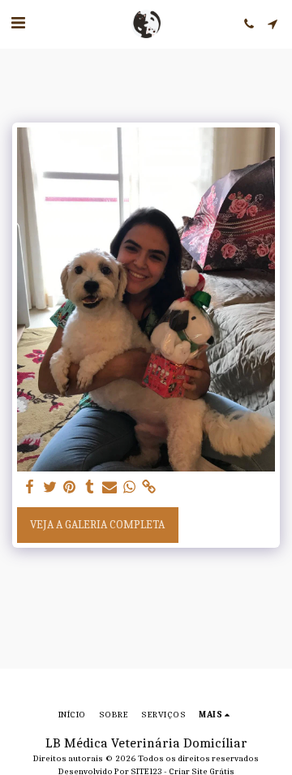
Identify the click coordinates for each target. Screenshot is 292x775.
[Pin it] (69, 487)
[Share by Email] (109, 487)
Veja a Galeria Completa (97, 525)
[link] (149, 487)
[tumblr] (90, 487)
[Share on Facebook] (30, 487)
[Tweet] (50, 487)
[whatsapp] (129, 487)
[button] (18, 23)
